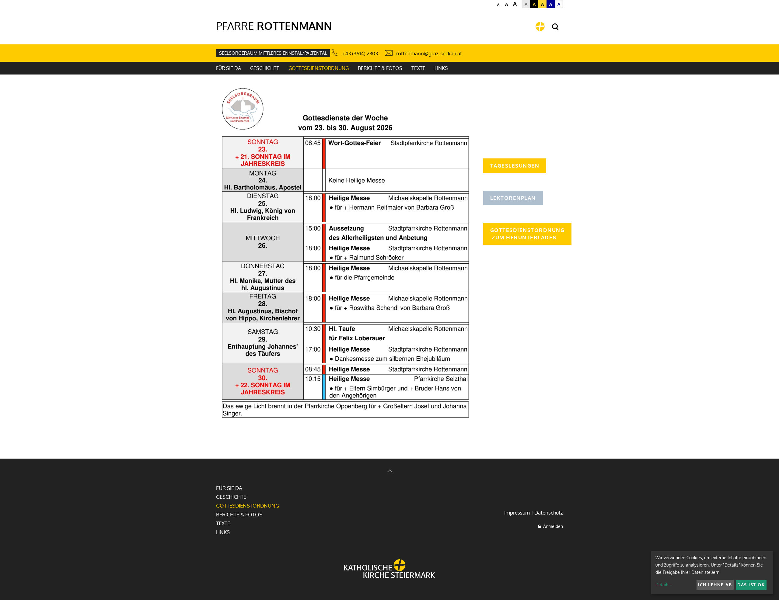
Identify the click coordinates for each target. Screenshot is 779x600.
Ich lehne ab (715, 584)
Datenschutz (548, 512)
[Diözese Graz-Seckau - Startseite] (540, 26)
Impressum (517, 512)
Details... (663, 584)
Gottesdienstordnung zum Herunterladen (527, 234)
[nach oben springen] (389, 471)
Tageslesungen (515, 165)
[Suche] (555, 26)
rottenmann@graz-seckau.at (429, 53)
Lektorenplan (513, 198)
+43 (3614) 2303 (360, 53)
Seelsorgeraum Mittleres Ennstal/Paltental (273, 53)
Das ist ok (751, 584)
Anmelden (552, 526)
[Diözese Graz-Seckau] (389, 569)
